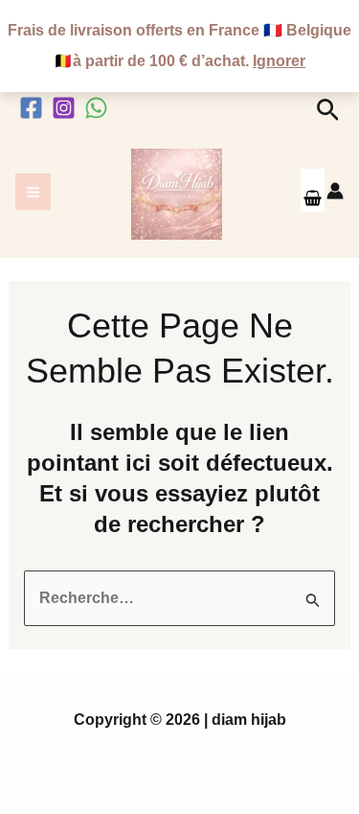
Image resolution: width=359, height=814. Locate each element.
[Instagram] (64, 108)
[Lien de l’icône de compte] (335, 190)
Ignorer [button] (279, 61)
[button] (328, 111)
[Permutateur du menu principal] (33, 191)
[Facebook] (31, 108)
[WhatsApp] (96, 108)
